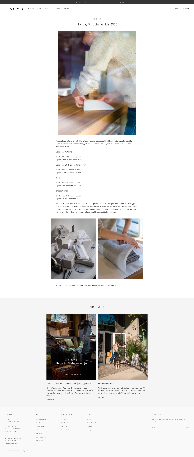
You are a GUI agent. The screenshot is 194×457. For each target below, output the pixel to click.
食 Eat (39, 9)
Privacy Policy (21, 451)
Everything (39, 440)
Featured (66, 9)
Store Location (92, 423)
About (89, 419)
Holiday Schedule (106, 384)
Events (50, 384)
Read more (50, 400)
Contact (64, 419)
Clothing (38, 423)
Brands (57, 9)
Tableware (39, 430)
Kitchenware (40, 426)
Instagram (90, 430)
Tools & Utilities (41, 437)
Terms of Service (32, 451)
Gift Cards (64, 423)
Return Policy (65, 430)
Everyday (39, 433)
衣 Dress (31, 9)
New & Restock (41, 419)
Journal (89, 426)
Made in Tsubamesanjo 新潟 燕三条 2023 (75, 384)
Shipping (64, 426)
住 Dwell (48, 9)
